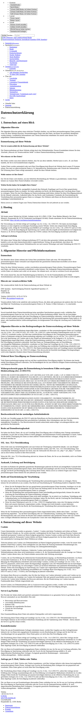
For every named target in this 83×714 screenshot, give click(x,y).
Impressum (9, 705)
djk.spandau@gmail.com (14, 298)
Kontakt (8, 709)
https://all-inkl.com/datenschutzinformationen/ (25, 220)
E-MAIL (4, 696)
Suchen (4, 35)
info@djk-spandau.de (8, 698)
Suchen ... (10, 35)
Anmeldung (9, 711)
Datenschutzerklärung (12, 707)
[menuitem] (12, 43)
